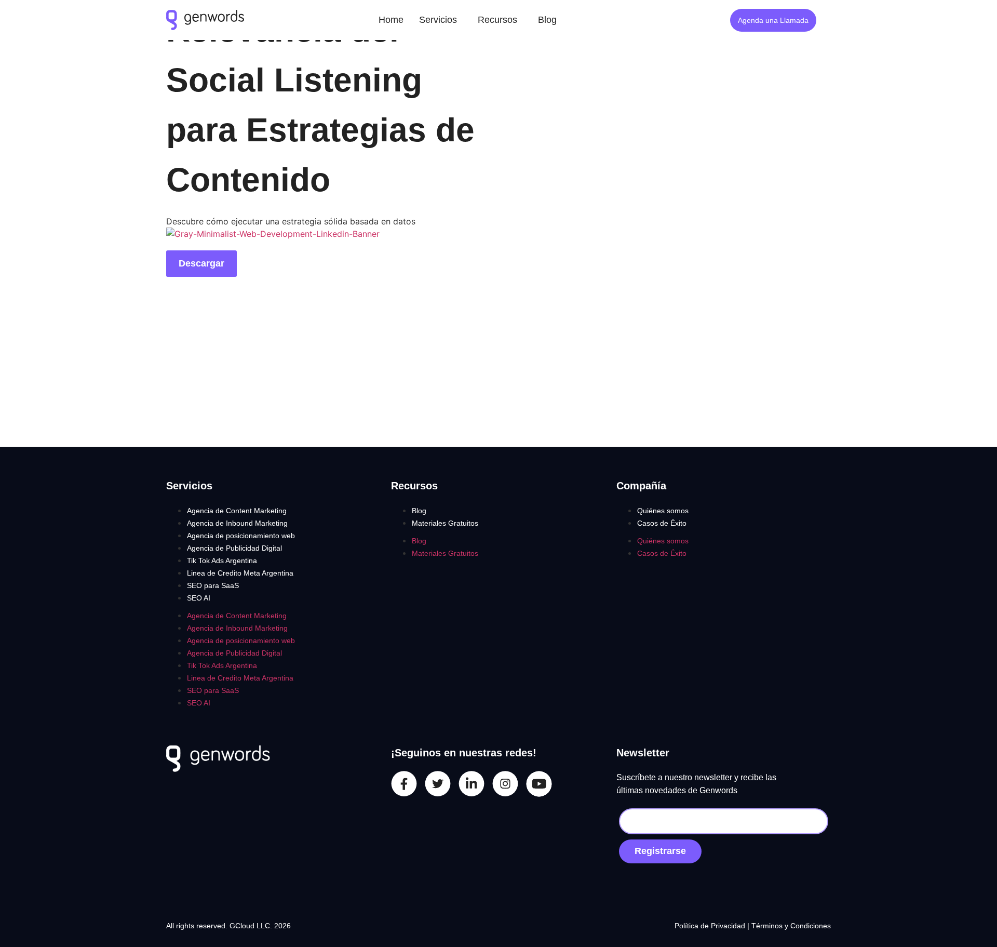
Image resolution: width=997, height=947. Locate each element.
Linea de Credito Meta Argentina (240, 573)
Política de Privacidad (711, 926)
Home (391, 20)
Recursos (497, 20)
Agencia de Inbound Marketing (237, 523)
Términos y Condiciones (791, 926)
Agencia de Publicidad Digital (234, 548)
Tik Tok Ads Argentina (222, 560)
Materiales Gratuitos (445, 523)
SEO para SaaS (213, 585)
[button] (440, 20)
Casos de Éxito (661, 523)
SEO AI (198, 598)
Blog (547, 20)
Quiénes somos (663, 510)
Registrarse (660, 851)
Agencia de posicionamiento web (241, 535)
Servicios (438, 20)
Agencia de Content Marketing (237, 510)
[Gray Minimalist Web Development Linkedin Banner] (273, 234)
